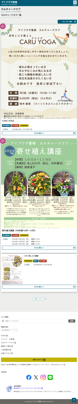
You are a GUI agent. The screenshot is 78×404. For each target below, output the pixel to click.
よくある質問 (21, 364)
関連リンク (31, 364)
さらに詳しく (39, 133)
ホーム (3, 12)
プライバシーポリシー (44, 364)
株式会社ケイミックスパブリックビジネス (27, 388)
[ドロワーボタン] (75, 3)
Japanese (6, 330)
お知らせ (4, 364)
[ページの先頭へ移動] (74, 400)
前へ (36, 299)
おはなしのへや (58, 364)
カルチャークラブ (11, 12)
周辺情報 (12, 364)
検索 (71, 321)
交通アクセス (6, 353)
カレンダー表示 (67, 22)
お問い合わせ (37, 359)
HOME (3, 335)
